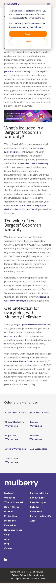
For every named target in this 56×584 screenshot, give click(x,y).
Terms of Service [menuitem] (34, 571)
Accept (28, 34)
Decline (28, 41)
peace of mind (12, 71)
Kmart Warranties (15, 412)
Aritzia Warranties (15, 448)
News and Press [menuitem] (13, 529)
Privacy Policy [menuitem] (19, 575)
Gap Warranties (38, 448)
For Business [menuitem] (37, 497)
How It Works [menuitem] (11, 506)
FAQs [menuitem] (7, 534)
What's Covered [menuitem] (13, 502)
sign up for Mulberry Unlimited (33, 324)
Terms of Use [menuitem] (16, 571)
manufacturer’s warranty (34, 163)
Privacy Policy (37, 18)
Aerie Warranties (39, 412)
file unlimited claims (23, 361)
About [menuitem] (7, 539)
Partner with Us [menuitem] (39, 493)
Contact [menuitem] (9, 548)
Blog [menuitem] (6, 543)
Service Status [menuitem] (36, 575)
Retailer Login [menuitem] (38, 502)
